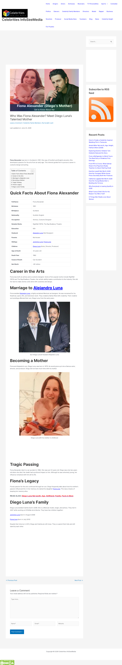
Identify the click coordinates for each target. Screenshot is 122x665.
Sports (103, 4)
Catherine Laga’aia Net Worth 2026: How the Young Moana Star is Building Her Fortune (101, 181)
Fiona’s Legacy (17, 184)
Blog (90, 19)
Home (48, 4)
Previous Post (11, 580)
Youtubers (82, 19)
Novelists (49, 19)
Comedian (114, 4)
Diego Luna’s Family (18, 187)
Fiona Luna (47, 242)
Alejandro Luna (38, 233)
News (97, 19)
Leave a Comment (16, 123)
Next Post (79, 580)
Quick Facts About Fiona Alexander (23, 173)
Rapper (101, 11)
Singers (55, 4)
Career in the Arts (17, 176)
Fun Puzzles (50, 27)
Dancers (56, 11)
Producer (58, 19)
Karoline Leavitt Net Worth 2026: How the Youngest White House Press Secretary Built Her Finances (100, 173)
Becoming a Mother (19, 180)
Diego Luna (37, 246)
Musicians (81, 4)
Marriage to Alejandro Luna (21, 178)
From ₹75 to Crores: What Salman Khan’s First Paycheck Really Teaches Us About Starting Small (100, 166)
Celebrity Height (107, 19)
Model (94, 11)
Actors (63, 4)
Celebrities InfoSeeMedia (22, 20)
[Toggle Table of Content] (31, 171)
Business (110, 11)
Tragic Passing (16, 182)
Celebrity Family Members (71, 11)
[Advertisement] (44, 50)
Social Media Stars (70, 19)
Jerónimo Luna (38, 242)
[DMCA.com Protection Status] (7, 662)
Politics (48, 11)
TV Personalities (92, 4)
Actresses (71, 4)
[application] (107, 4)
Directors (86, 11)
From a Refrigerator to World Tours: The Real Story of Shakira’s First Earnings (101, 158)
